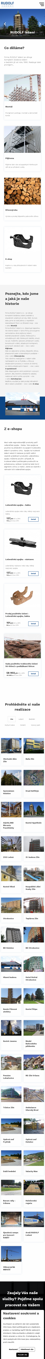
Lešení (21, 719)
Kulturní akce (10, 725)
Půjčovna (8, 348)
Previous (4, 24)
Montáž (14, 326)
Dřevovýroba (19, 356)
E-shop (36, 384)
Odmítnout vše (27, 1349)
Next (40, 24)
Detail (33, 519)
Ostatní (23, 725)
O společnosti (10, 369)
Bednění (32, 719)
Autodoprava (16, 379)
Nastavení (13, 1349)
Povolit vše (22, 1355)
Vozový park (35, 725)
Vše (11, 719)
